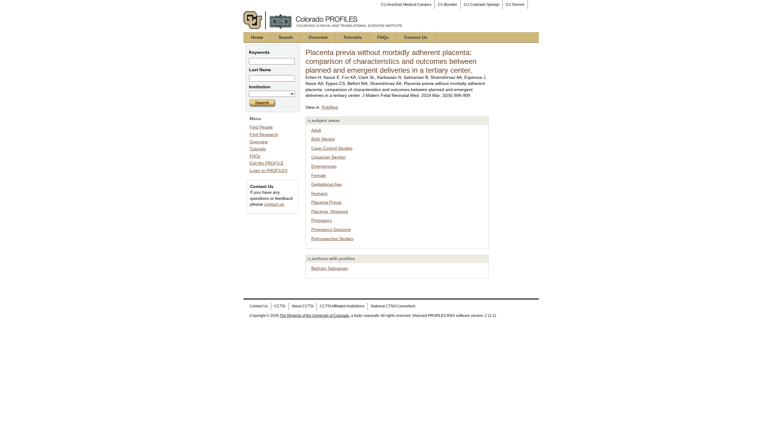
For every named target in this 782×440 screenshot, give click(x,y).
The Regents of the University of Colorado (314, 316)
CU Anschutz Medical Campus (406, 4)
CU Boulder (447, 4)
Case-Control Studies (332, 148)
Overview (318, 37)
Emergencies (324, 166)
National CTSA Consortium (393, 306)
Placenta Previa (326, 202)
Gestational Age (326, 184)
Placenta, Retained (329, 211)
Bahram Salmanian (329, 268)
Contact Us (415, 37)
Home (257, 37)
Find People (261, 127)
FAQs (383, 37)
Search (286, 37)
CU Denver (515, 4)
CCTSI (279, 306)
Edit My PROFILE (266, 163)
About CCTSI (302, 306)
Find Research (264, 134)
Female (318, 175)
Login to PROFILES (268, 170)
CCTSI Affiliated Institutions (342, 306)
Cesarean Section (328, 157)
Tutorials (352, 37)
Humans (319, 193)
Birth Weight (323, 139)
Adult (316, 130)
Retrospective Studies (332, 238)
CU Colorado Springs (481, 4)
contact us (274, 204)
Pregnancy (321, 220)
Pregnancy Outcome (331, 229)
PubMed (330, 107)
